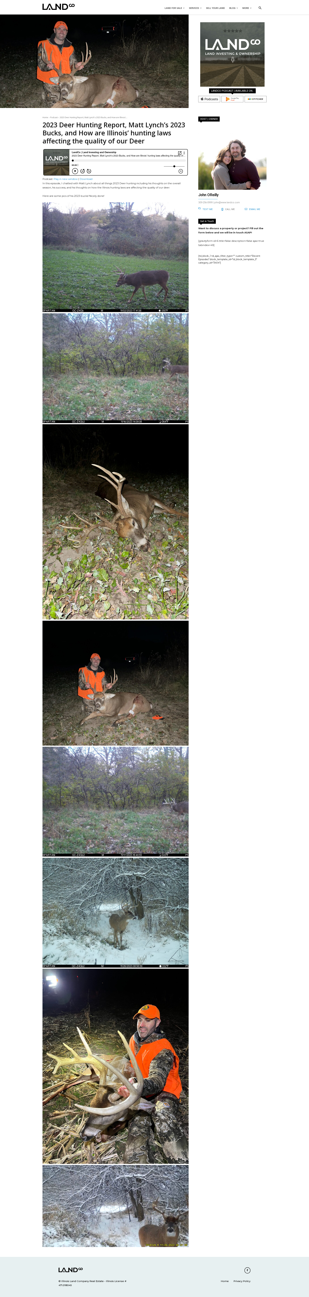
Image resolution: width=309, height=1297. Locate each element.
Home (45, 117)
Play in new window (66, 179)
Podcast (54, 117)
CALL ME (230, 209)
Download (86, 179)
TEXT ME (207, 209)
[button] (260, 8)
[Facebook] (247, 1270)
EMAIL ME (254, 209)
